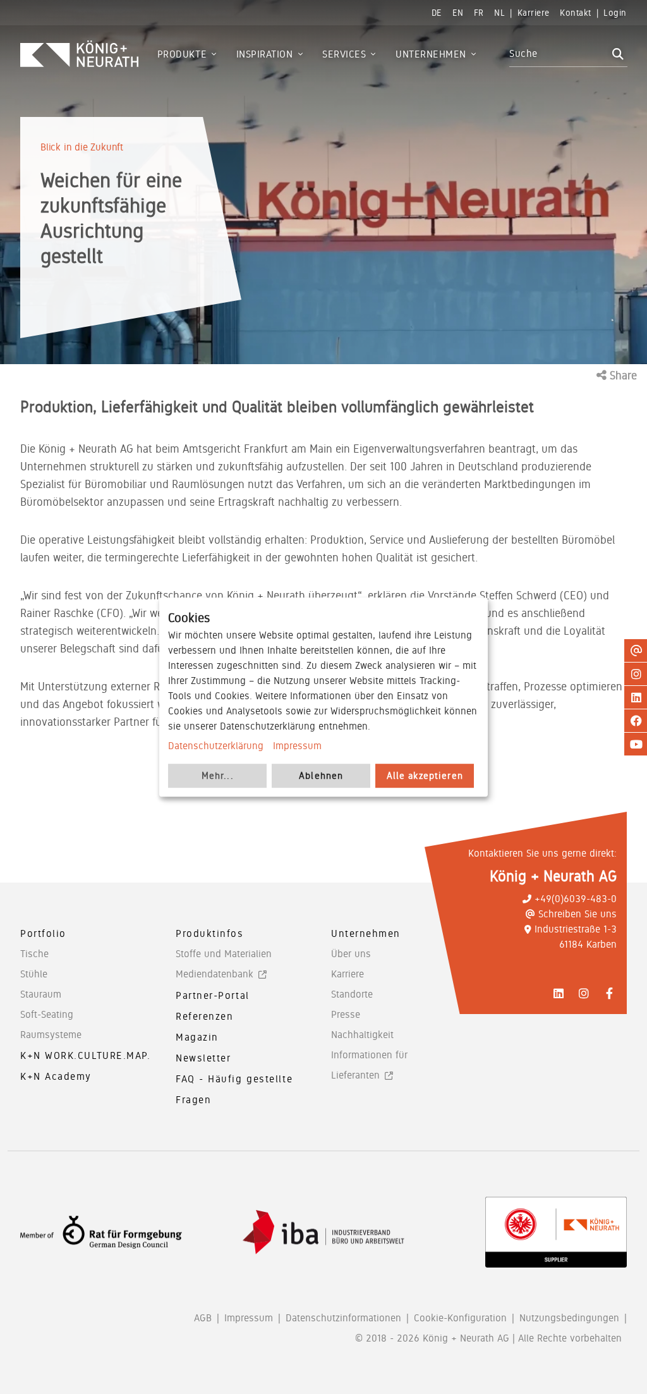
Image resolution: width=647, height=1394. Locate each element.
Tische (34, 954)
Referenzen (205, 1016)
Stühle (33, 974)
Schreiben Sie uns (577, 914)
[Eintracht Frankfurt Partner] (556, 1232)
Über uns (351, 954)
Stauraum (40, 994)
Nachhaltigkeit (362, 1035)
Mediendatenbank (214, 974)
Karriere (347, 974)
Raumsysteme (51, 1035)
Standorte (352, 994)
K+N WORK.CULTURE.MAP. (85, 1055)
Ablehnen (321, 775)
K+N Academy (56, 1076)
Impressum (297, 746)
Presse (345, 1014)
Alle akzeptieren (425, 775)
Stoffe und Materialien (224, 954)
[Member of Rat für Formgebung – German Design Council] (101, 1232)
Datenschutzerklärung (215, 746)
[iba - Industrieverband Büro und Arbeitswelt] (323, 1232)
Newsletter (203, 1058)
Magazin (197, 1037)
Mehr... (218, 775)
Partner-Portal (213, 995)
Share (622, 375)
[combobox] (558, 53)
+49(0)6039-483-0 (576, 899)
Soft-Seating (46, 1014)
